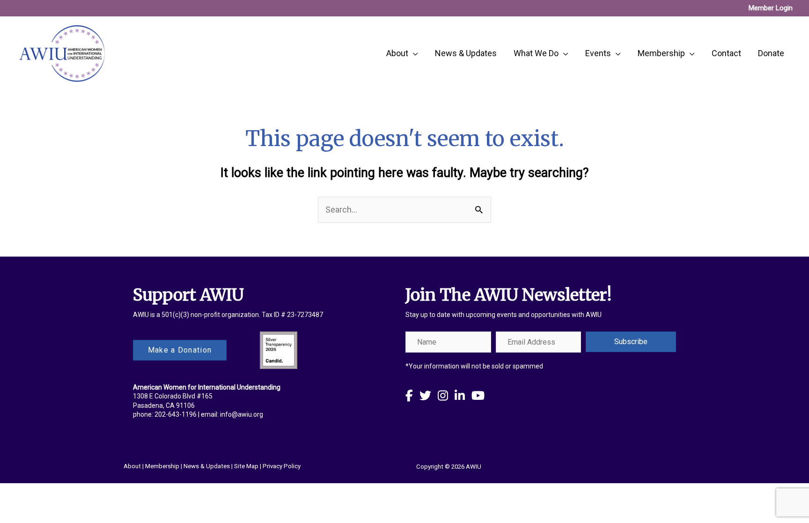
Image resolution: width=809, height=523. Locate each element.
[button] (631, 341)
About (132, 466)
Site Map (246, 466)
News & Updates (207, 466)
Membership (162, 466)
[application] (413, 53)
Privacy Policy (282, 466)
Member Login (771, 8)
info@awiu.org (241, 414)
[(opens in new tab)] (278, 349)
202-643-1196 (175, 414)
